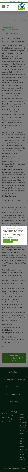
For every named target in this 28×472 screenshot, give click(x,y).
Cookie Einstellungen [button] (8, 242)
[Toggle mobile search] (8, 6)
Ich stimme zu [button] (6, 239)
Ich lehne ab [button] (14, 239)
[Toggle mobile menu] (3, 6)
